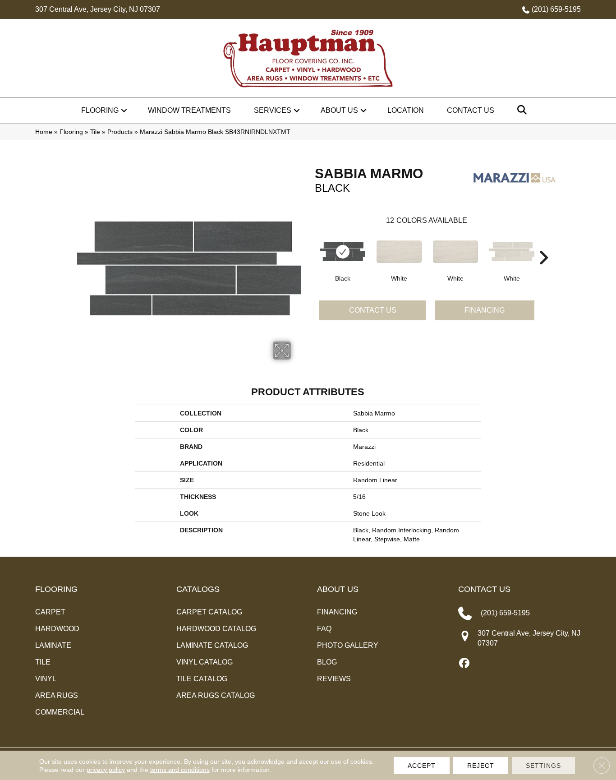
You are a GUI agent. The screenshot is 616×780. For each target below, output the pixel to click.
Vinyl (45, 679)
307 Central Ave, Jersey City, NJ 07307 (97, 9)
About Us (339, 110)
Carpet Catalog (209, 612)
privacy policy (106, 769)
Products (120, 132)
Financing (484, 310)
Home (43, 132)
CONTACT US (484, 589)
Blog (327, 662)
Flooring (100, 110)
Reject (480, 765)
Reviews (334, 679)
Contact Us (470, 110)
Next (543, 244)
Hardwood (57, 628)
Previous (310, 244)
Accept (422, 765)
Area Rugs (56, 695)
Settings (543, 765)
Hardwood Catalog (216, 628)
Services (272, 110)
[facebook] (464, 663)
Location (405, 110)
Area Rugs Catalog (215, 695)
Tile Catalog (201, 679)
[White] (399, 251)
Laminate (53, 645)
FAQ (324, 628)
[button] (124, 110)
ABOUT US (338, 589)
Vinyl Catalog (204, 662)
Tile (95, 132)
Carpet (50, 612)
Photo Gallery (347, 645)
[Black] (343, 251)
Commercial (59, 712)
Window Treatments (189, 110)
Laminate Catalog (212, 645)
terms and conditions (180, 769)
